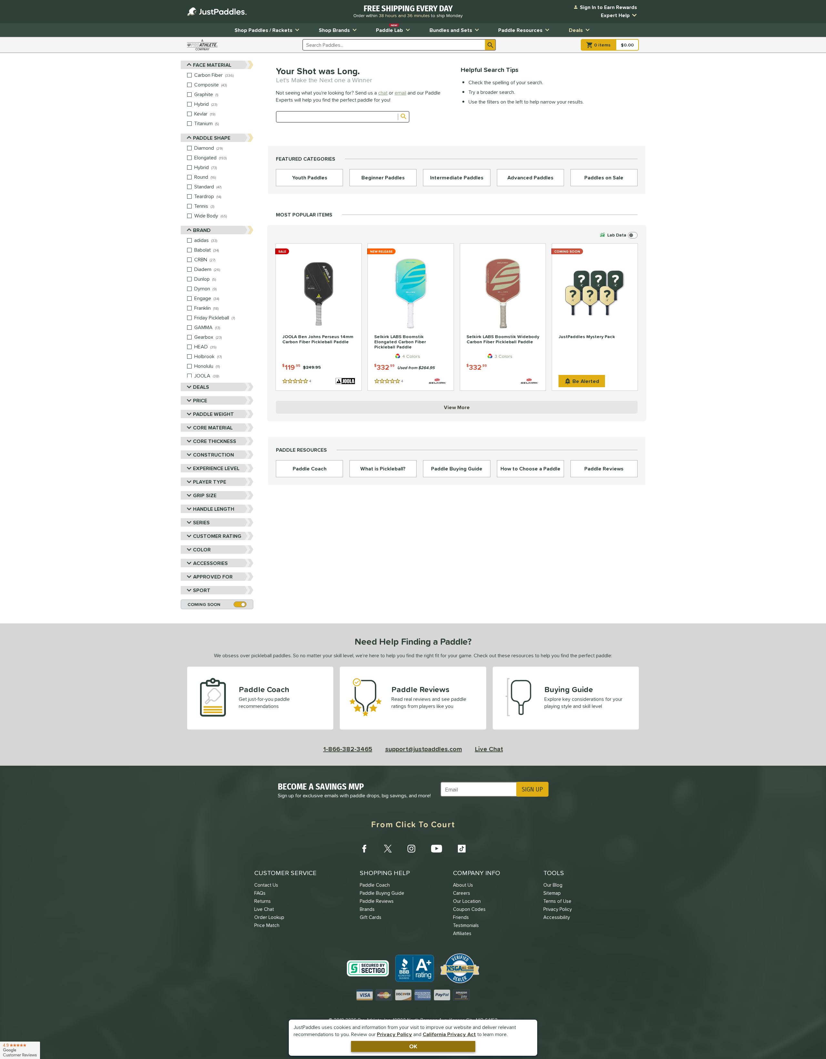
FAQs (260, 893)
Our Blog (552, 885)
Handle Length (213, 509)
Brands (367, 909)
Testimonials (466, 925)
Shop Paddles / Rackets (263, 30)
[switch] (618, 235)
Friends (461, 917)
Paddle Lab (389, 28)
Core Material (213, 427)
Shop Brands (334, 30)
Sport (201, 590)
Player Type (209, 482)
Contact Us (266, 885)
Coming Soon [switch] (203, 604)
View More (457, 407)
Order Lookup (269, 917)
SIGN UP (532, 789)
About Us (463, 885)
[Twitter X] (388, 848)
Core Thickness (214, 441)
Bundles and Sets (450, 30)
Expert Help (615, 15)
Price (200, 400)
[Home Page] (217, 11)
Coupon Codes (469, 909)
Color (202, 549)
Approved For (213, 576)
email (400, 92)
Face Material (212, 65)
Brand (202, 230)
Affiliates (462, 933)
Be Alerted (585, 381)
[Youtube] (436, 848)
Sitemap (552, 893)
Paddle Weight (213, 414)
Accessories (210, 563)
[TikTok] (462, 848)
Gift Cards (370, 917)
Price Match (266, 925)
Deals (576, 30)
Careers (461, 893)
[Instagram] (411, 848)
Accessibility (556, 917)
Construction (213, 455)
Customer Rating (217, 536)
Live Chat (489, 749)
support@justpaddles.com (423, 749)
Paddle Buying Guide (382, 893)
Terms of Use (557, 901)
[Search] (490, 45)
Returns (262, 901)
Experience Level (216, 468)
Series (201, 522)
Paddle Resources (520, 30)
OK (413, 1046)
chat (383, 92)
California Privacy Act (449, 1034)
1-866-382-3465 (347, 749)
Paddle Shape (211, 138)
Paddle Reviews (377, 901)
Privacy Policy (394, 1034)
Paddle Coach (375, 885)
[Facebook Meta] (364, 848)
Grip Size (205, 495)
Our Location (467, 901)
